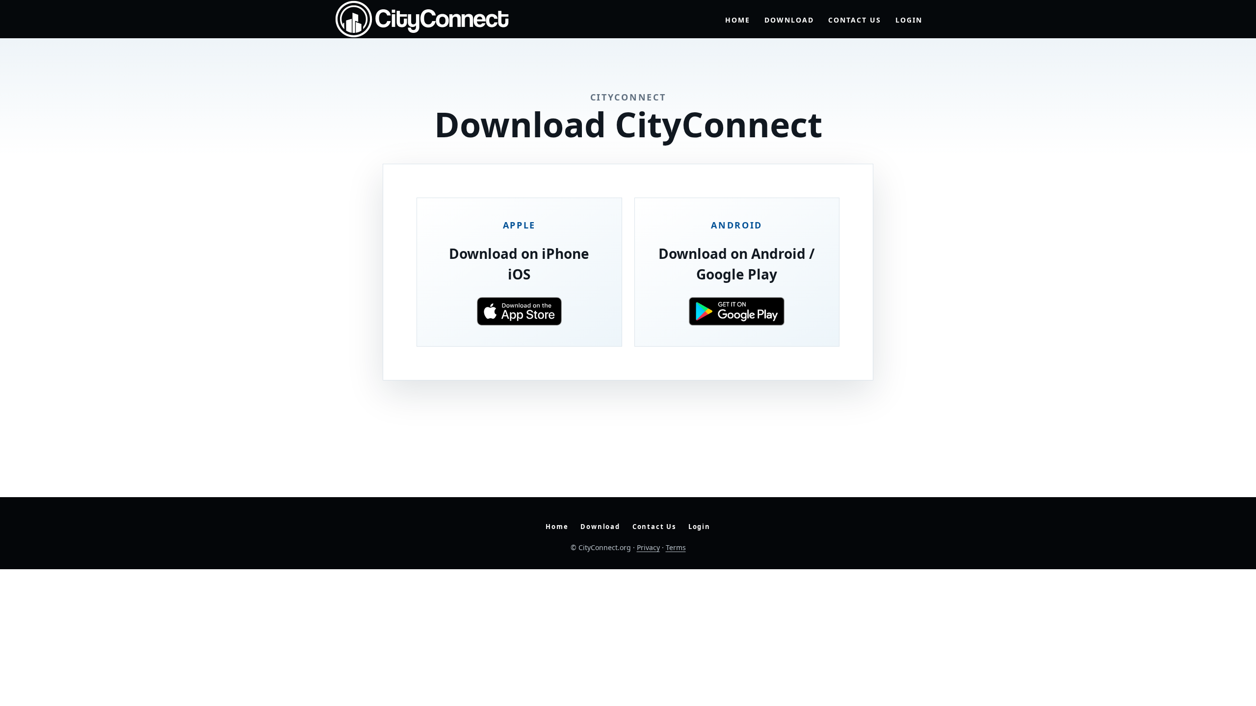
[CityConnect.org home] (422, 19)
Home (737, 20)
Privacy (648, 547)
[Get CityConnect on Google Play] (737, 311)
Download (789, 20)
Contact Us (854, 20)
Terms (676, 547)
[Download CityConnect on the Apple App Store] (519, 311)
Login (908, 20)
